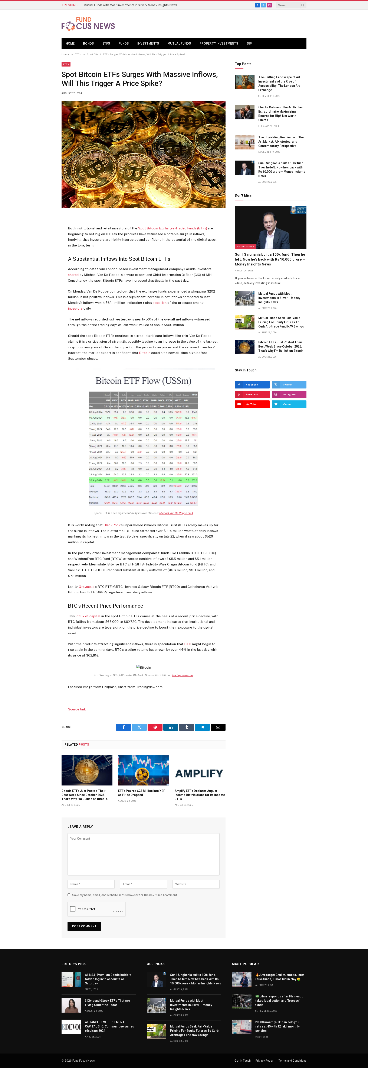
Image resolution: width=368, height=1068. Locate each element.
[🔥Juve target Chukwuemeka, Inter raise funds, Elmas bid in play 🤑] (242, 979)
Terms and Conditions (292, 1060)
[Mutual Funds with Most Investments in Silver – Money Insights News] (244, 298)
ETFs (106, 43)
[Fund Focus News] (88, 24)
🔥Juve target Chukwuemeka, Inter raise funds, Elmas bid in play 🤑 (279, 977)
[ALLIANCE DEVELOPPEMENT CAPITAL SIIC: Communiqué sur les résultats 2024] (71, 1027)
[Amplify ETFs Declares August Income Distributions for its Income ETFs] (200, 770)
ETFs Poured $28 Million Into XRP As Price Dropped (141, 793)
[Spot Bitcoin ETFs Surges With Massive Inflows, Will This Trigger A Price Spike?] (144, 154)
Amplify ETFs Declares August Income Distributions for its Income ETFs (200, 795)
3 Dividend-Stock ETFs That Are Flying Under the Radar (107, 1003)
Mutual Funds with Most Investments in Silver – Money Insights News (130, 5)
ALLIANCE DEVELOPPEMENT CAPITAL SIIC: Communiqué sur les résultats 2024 (109, 1026)
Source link (77, 709)
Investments (148, 43)
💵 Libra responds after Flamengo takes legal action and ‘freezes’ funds (279, 1001)
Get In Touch (242, 1060)
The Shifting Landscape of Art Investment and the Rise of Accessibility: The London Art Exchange (279, 83)
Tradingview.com (182, 675)
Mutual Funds (179, 43)
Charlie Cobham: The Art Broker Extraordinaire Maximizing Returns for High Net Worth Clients (280, 114)
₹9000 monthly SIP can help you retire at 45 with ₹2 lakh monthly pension (277, 1026)
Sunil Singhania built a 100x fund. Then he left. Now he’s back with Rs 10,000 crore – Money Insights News (281, 169)
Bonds (88, 43)
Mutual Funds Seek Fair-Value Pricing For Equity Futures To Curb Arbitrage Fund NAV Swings (281, 322)
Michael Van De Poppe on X (176, 513)
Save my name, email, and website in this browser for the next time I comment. (125, 895)
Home (70, 43)
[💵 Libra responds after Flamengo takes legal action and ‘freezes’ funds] (242, 1001)
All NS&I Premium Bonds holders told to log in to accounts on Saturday (108, 979)
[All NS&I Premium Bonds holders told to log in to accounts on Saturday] (71, 979)
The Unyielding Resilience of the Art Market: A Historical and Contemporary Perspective (281, 142)
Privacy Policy (264, 1060)
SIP (249, 43)
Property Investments (219, 43)
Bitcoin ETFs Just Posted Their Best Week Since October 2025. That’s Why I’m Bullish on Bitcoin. (85, 795)
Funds (124, 43)
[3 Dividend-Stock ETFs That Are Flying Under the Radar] (71, 1005)
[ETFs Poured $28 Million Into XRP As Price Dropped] (143, 770)
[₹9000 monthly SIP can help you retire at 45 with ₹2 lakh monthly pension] (242, 1027)
